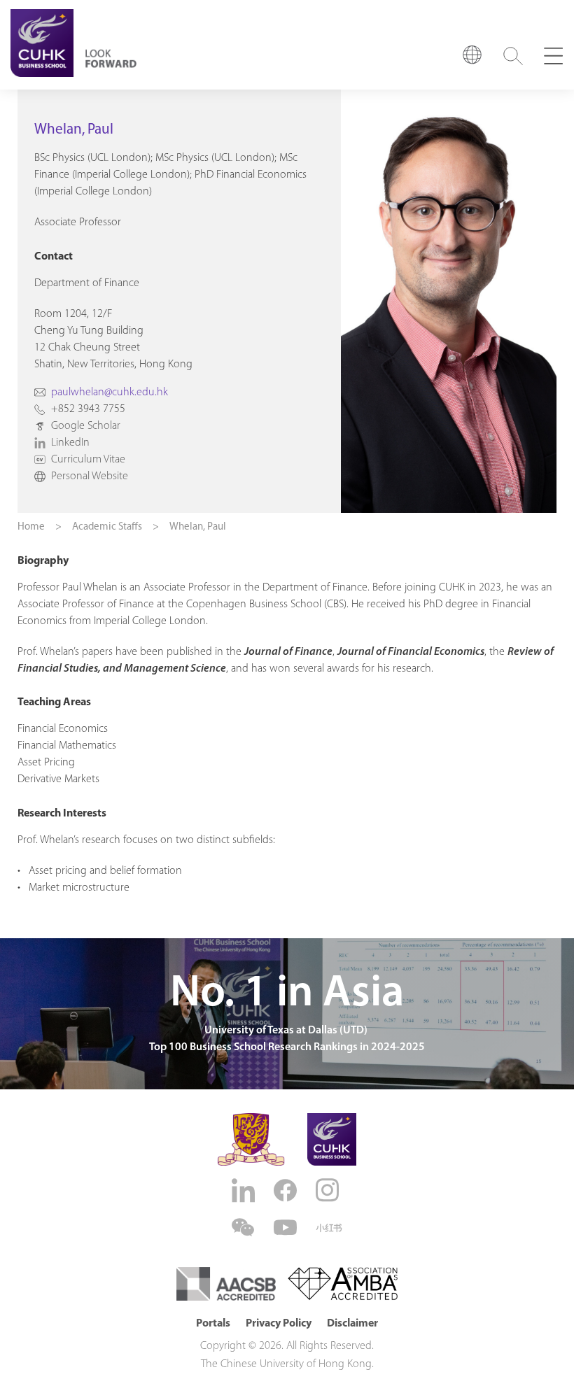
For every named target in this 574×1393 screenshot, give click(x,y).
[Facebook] (287, 1190)
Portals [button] (213, 1323)
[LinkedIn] (245, 1190)
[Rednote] (329, 1228)
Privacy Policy (279, 1323)
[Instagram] (329, 1190)
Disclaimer (352, 1323)
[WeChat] (245, 1227)
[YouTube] (287, 1227)
